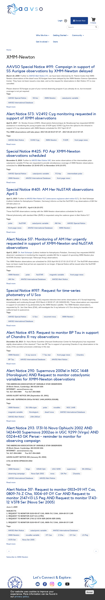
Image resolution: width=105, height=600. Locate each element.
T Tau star (47, 355)
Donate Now (80, 21)
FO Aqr (58, 174)
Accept (90, 592)
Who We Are (42, 35)
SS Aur (35, 98)
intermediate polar (74, 174)
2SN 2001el (35, 417)
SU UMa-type (31, 407)
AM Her (58, 223)
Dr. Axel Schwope (25, 252)
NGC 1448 (71, 407)
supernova (71, 469)
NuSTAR (22, 223)
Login (60, 21)
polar (10, 223)
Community (77, 35)
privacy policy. (22, 596)
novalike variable (32, 535)
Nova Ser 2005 (28, 540)
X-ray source (31, 355)
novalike (57, 407)
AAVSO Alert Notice (16, 140)
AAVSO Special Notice (17, 98)
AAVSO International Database (20, 103)
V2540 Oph (41, 469)
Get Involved (42, 42)
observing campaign (16, 474)
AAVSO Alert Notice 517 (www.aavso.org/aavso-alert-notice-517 (52, 199)
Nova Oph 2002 (37, 474)
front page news (81, 140)
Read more (10, 107)
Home (8, 50)
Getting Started (60, 35)
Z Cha (60, 535)
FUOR (65, 140)
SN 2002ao (86, 469)
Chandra (80, 355)
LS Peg (85, 535)
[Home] (25, 9)
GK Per (64, 474)
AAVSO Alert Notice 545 (41, 160)
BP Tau (11, 359)
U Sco (35, 317)
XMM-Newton (50, 98)
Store (55, 42)
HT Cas (49, 535)
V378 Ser (12, 540)
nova (52, 474)
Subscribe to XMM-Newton (17, 557)
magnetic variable (57, 275)
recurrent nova (50, 317)
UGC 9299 (56, 469)
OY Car (73, 535)
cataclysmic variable (70, 98)
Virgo (28, 469)
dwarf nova (49, 412)
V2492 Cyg (34, 140)
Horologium (33, 412)
